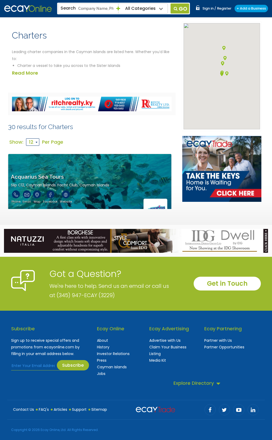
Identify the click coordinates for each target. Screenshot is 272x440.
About (102, 340)
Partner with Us (218, 340)
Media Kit (157, 360)
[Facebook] (210, 409)
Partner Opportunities (224, 347)
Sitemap (99, 409)
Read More (25, 73)
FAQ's (44, 409)
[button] (224, 48)
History (103, 347)
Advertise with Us (165, 340)
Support (79, 409)
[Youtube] (238, 409)
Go (183, 8)
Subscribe (73, 365)
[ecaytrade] (155, 409)
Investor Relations (113, 353)
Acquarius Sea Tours (37, 177)
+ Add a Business (251, 8)
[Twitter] (224, 409)
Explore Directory (193, 383)
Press (102, 360)
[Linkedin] (253, 409)
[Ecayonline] (28, 8)
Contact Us (23, 409)
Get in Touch (227, 283)
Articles (60, 409)
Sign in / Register (216, 8)
